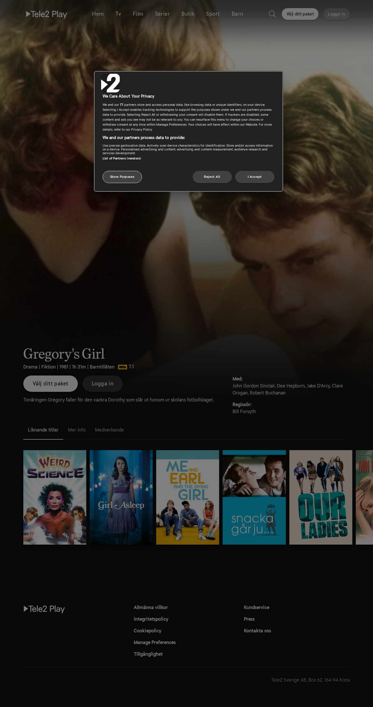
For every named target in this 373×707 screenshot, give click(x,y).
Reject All (212, 176)
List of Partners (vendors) (122, 158)
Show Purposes (122, 176)
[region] (188, 131)
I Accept (255, 176)
